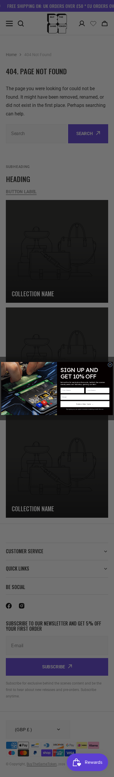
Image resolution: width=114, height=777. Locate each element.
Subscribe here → (85, 404)
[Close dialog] (110, 364)
